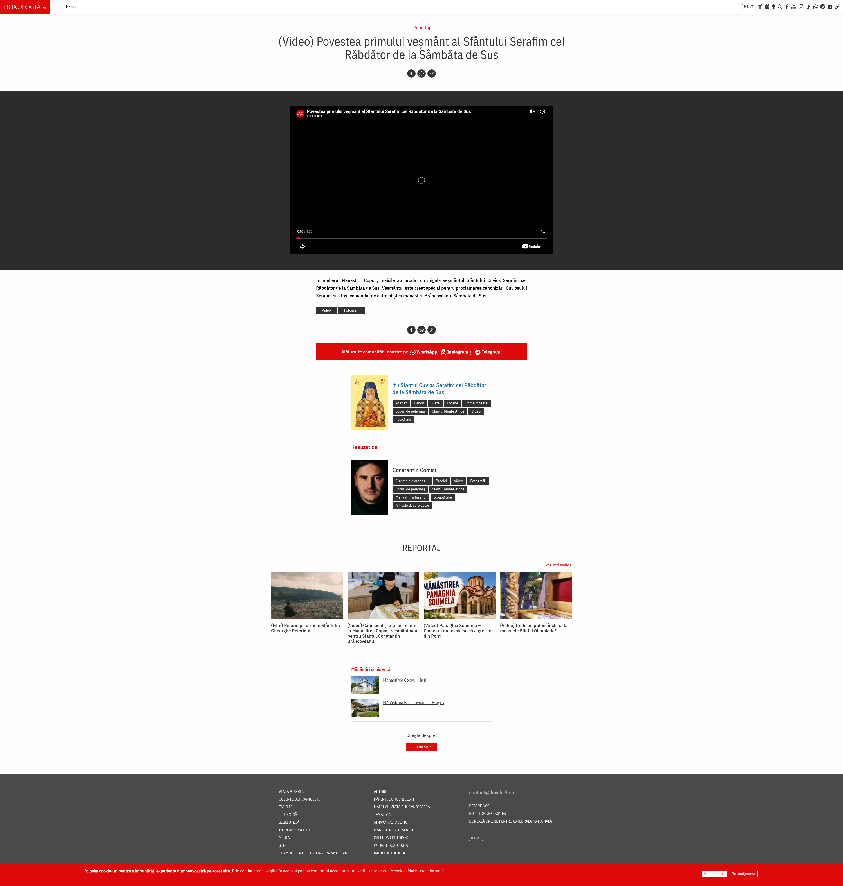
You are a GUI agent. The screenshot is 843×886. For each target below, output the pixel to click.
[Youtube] (794, 6)
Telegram (491, 351)
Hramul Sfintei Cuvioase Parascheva (313, 853)
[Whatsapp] (421, 73)
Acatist (401, 402)
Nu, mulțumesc (744, 873)
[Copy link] (431, 73)
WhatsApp (426, 351)
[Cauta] (780, 6)
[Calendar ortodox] (760, 6)
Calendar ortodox (391, 838)
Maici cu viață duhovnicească (402, 807)
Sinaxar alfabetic (390, 822)
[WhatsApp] (815, 6)
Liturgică (288, 814)
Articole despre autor (412, 505)
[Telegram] (830, 6)
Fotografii (351, 310)
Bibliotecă (289, 822)
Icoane (452, 402)
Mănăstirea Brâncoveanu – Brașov (413, 702)
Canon (419, 402)
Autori (380, 791)
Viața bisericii (293, 791)
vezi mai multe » (559, 564)
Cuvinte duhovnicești (299, 799)
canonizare (421, 747)
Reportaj (421, 27)
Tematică (382, 814)
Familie (285, 807)
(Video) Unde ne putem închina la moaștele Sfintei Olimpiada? (533, 628)
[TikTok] (808, 6)
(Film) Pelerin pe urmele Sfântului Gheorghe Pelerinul (305, 628)
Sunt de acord (715, 873)
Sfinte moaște (476, 402)
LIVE (750, 6)
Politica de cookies (487, 813)
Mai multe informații (426, 871)
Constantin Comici (414, 469)
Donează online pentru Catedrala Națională (510, 821)
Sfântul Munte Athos (448, 411)
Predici (441, 480)
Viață (435, 402)
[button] (66, 7)
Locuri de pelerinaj (410, 411)
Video (326, 310)
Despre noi (479, 806)
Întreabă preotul (295, 830)
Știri (283, 845)
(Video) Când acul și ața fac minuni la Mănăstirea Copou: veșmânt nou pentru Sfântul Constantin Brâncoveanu (383, 633)
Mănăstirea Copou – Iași (404, 680)
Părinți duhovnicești (394, 799)
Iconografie (443, 497)
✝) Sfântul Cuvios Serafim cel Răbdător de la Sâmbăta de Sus (439, 388)
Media (284, 838)
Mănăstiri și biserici (411, 497)
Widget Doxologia (391, 845)
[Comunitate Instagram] (823, 6)
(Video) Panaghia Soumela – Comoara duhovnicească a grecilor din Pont (458, 630)
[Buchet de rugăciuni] (773, 6)
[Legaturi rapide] (837, 6)
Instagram (457, 351)
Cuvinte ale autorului (412, 480)
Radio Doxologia (389, 853)
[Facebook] (787, 6)
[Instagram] (801, 6)
